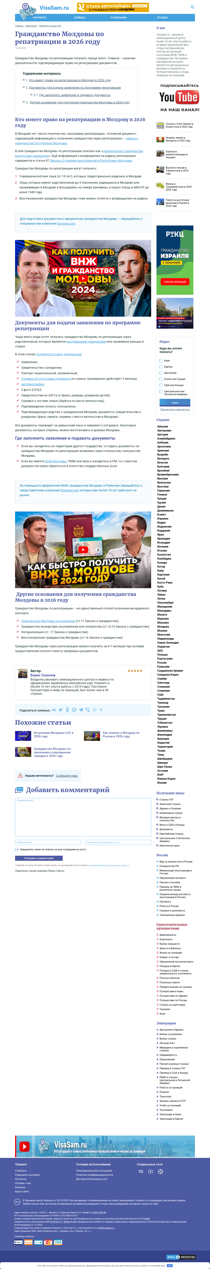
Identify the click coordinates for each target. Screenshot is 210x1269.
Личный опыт (167, 1043)
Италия (162, 550)
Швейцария (164, 758)
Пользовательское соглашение (94, 1170)
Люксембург (165, 602)
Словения (163, 690)
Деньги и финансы (170, 948)
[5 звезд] (141, 670)
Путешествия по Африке (173, 995)
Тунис (161, 710)
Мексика (163, 622)
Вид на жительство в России (176, 861)
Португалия (164, 658)
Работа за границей (171, 1087)
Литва (161, 598)
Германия (163, 490)
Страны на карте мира (172, 1004)
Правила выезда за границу (176, 986)
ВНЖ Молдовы (56, 461)
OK (169, 1265)
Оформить (40, 17)
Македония (164, 606)
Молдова (163, 626)
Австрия (162, 434)
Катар (161, 566)
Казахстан (164, 554)
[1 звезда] (128, 670)
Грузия (161, 502)
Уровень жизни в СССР (173, 1101)
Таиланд (162, 702)
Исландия (163, 542)
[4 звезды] (138, 670)
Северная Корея (167, 674)
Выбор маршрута (170, 943)
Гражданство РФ (169, 866)
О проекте (20, 1170)
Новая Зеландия (168, 642)
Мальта (162, 614)
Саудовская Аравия (170, 670)
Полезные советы (170, 982)
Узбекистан (164, 722)
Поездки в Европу (170, 966)
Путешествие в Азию (171, 991)
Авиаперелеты (168, 934)
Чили (160, 754)
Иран (160, 534)
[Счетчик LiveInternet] (16, 1257)
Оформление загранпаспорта (176, 961)
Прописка (165, 901)
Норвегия (163, 646)
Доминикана (165, 510)
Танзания (163, 706)
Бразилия (163, 470)
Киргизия (163, 574)
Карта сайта (22, 1191)
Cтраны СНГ (167, 799)
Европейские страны (171, 833)
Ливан (161, 594)
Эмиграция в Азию (170, 1114)
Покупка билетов (169, 978)
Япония (162, 782)
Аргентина (164, 446)
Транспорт (166, 1096)
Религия (164, 1092)
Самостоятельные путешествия (172, 926)
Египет (161, 514)
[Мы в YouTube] (150, 1171)
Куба (160, 586)
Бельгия (162, 462)
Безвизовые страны (171, 813)
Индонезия (164, 526)
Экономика (166, 1109)
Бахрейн (162, 454)
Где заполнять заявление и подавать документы (75, 95)
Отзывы (162, 17)
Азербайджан (166, 438)
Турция (161, 718)
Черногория (165, 746)
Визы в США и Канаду (172, 824)
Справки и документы (172, 910)
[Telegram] (81, 710)
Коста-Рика (164, 582)
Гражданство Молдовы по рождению (48, 621)
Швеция (162, 762)
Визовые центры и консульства (170, 819)
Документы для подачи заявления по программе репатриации (75, 87)
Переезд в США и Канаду (174, 1072)
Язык (163, 1013)
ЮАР (160, 774)
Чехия (161, 750)
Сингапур (163, 682)
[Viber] (88, 710)
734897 (146, 1218)
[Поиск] (192, 7)
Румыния (163, 666)
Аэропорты (166, 939)
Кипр (160, 570)
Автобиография (32, 384)
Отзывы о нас (23, 1183)
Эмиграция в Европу (171, 1118)
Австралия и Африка (171, 1029)
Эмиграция (166, 1023)
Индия (161, 522)
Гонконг (162, 494)
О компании (118, 17)
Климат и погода (169, 957)
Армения (163, 450)
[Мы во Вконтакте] (141, 1171)
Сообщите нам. (67, 776)
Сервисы (80, 17)
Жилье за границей (171, 952)
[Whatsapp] (94, 710)
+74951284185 (98, 1212)
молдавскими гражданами (86, 341)
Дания (161, 506)
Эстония (162, 770)
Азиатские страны (170, 804)
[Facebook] (101, 710)
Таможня (165, 1009)
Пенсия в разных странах (174, 1063)
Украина (162, 726)
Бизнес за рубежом (171, 1034)
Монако (162, 630)
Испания (162, 546)
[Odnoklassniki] (67, 710)
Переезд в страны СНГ (172, 1068)
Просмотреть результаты (175, 409)
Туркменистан (166, 714)
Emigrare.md (66, 223)
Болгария (163, 466)
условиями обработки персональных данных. (108, 865)
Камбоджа (164, 558)
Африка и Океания (170, 808)
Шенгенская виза (170, 845)
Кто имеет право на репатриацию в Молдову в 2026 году (70, 80)
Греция (161, 498)
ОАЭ (160, 650)
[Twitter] (60, 710)
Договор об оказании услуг (92, 1179)
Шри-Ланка (164, 766)
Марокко (163, 618)
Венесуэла (164, 482)
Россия (161, 662)
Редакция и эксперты (27, 1174)
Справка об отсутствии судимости (45, 379)
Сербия (162, 678)
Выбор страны (168, 1038)
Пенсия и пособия (170, 882)
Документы (166, 829)
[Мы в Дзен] (160, 1171)
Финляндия (164, 734)
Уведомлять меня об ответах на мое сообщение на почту (53, 849)
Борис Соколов (42, 675)
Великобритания (168, 474)
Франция (163, 738)
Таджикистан (166, 698)
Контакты (20, 1179)
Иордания (163, 530)
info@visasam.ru (106, 1228)
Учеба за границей (170, 1105)
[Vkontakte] (54, 710)
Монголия (163, 634)
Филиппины (165, 730)
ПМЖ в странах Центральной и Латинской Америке (175, 1080)
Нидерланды (165, 638)
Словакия (163, 686)
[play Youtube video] (83, 278)
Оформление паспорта (173, 877)
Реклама (20, 1187)
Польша (162, 654)
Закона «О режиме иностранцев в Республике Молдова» (91, 160)
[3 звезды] (135, 670)
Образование (167, 1059)
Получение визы (170, 793)
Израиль (162, 518)
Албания (162, 442)
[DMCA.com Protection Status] (181, 1257)
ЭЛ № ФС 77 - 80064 (60, 1222)
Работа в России (169, 906)
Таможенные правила (172, 915)
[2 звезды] (131, 670)
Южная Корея (166, 778)
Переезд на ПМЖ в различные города (170, 888)
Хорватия (163, 742)
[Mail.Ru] (74, 710)
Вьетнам (163, 486)
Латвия (162, 590)
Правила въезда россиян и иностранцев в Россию (175, 896)
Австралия (164, 430)
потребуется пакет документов (58, 354)
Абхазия (162, 426)
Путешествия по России (173, 1000)
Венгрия (162, 478)
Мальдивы (164, 610)
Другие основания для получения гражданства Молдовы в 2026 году (79, 102)
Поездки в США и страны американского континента (175, 972)
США (160, 694)
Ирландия (163, 538)
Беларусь (163, 458)
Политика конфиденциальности (94, 1174)
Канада (162, 562)
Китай (161, 578)
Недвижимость (168, 1054)
